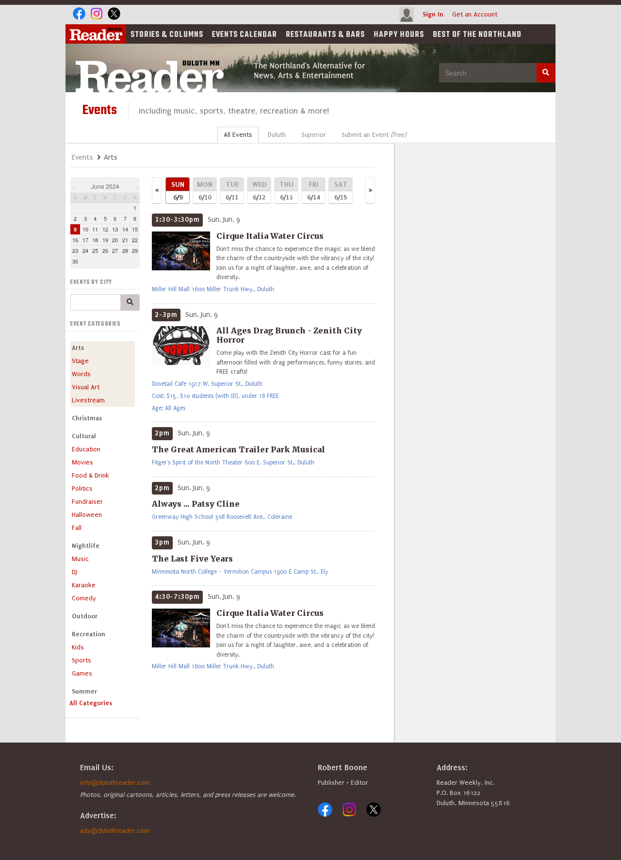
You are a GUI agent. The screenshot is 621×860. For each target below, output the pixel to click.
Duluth (277, 134)
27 (115, 250)
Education (86, 449)
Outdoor (85, 616)
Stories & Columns (167, 35)
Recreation (88, 634)
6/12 (259, 190)
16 (75, 240)
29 (135, 250)
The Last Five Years (192, 558)
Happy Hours (399, 35)
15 (135, 229)
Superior (313, 134)
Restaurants (325, 35)
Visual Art (85, 387)
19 (105, 240)
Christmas (87, 418)
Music (80, 558)
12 (105, 229)
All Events (238, 134)
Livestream (88, 400)
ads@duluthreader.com (114, 830)
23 (75, 250)
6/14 (313, 190)
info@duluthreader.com (115, 782)
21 (125, 240)
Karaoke (84, 585)
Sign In (433, 14)
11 (95, 229)
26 (105, 250)
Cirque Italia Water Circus (270, 236)
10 (85, 229)
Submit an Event (374, 134)
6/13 (286, 190)
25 (95, 250)
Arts (78, 347)
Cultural (84, 436)
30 (75, 261)
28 (125, 250)
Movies (82, 462)
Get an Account (474, 14)
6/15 (340, 190)
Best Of (477, 35)
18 (95, 240)
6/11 (232, 190)
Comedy (84, 598)
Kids (78, 647)
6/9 (177, 190)
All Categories (90, 703)
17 (85, 240)
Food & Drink (90, 475)
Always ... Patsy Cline (196, 504)
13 (115, 229)
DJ (74, 572)
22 (135, 240)
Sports (81, 660)
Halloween (87, 514)
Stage (80, 360)
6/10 (204, 190)
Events (244, 35)
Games (82, 673)
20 (115, 240)
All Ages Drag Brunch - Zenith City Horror (289, 335)
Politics (82, 488)
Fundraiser (87, 501)
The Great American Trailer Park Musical (238, 449)
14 (125, 229)
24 (85, 250)
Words (81, 374)
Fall (77, 527)
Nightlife (85, 545)
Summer (84, 691)
